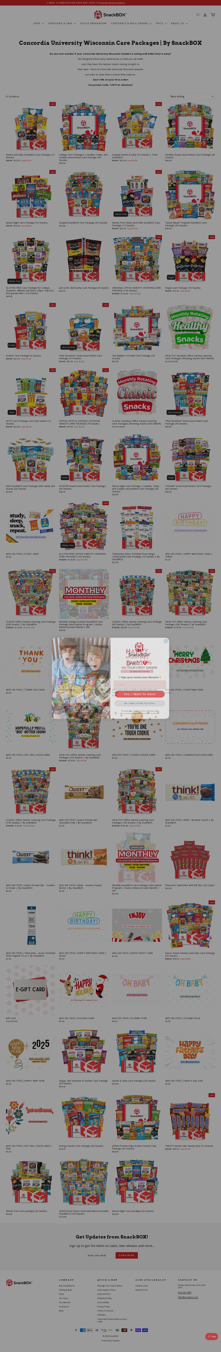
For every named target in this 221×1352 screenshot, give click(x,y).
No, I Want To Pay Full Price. (139, 701)
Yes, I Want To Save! (140, 691)
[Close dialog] (166, 639)
